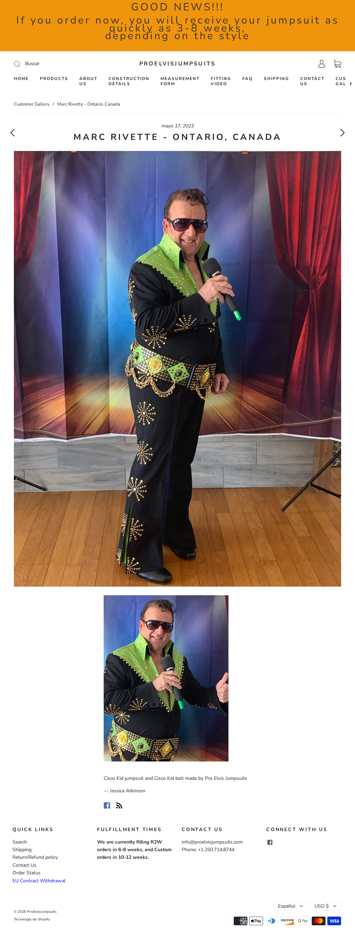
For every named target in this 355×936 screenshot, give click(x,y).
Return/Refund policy (35, 857)
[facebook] (269, 842)
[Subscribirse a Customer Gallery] (119, 805)
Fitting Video (221, 81)
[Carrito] (337, 64)
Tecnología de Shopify (32, 919)
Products (54, 78)
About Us (88, 81)
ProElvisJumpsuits (177, 63)
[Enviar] (63, 64)
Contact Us (312, 81)
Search (19, 842)
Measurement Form (180, 81)
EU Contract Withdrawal (39, 880)
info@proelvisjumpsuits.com (212, 842)
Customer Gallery (32, 104)
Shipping (276, 78)
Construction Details (129, 81)
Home (21, 78)
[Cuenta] (321, 63)
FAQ (247, 78)
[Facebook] (107, 805)
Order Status (26, 873)
